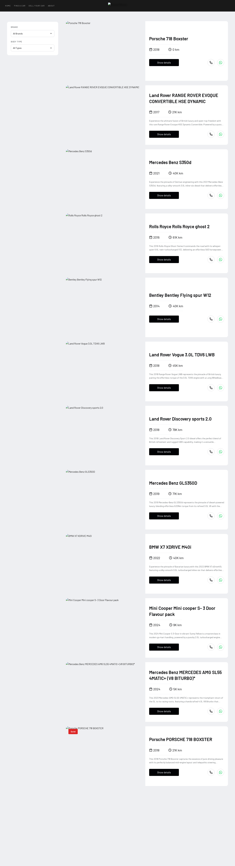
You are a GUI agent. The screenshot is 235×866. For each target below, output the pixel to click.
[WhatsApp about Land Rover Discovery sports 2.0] (220, 451)
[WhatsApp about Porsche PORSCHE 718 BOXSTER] (220, 772)
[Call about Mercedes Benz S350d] (211, 195)
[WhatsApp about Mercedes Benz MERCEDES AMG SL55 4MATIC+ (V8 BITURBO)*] (220, 711)
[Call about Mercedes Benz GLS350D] (211, 515)
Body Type (16, 41)
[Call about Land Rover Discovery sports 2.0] (211, 451)
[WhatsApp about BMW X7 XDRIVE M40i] (220, 580)
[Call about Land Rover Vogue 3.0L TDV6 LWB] (211, 387)
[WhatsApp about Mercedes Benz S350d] (220, 195)
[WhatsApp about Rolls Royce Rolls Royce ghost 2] (220, 259)
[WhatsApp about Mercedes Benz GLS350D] (220, 515)
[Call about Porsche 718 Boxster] (211, 62)
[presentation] (105, 51)
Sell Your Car (37, 6)
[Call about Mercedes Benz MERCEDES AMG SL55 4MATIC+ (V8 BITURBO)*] (211, 711)
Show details (164, 62)
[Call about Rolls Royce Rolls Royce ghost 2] (211, 259)
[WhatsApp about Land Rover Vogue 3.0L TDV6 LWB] (220, 387)
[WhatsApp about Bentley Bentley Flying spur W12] (220, 319)
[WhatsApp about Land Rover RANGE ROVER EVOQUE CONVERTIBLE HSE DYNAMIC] (220, 134)
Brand (14, 27)
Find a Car (20, 6)
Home (8, 6)
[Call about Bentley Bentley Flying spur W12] (211, 319)
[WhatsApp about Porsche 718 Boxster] (220, 62)
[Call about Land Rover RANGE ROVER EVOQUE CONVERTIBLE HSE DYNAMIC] (211, 134)
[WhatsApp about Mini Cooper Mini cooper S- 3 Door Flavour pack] (220, 647)
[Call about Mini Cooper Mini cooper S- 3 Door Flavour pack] (211, 647)
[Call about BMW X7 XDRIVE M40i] (211, 580)
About (51, 6)
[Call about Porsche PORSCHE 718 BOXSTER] (211, 772)
